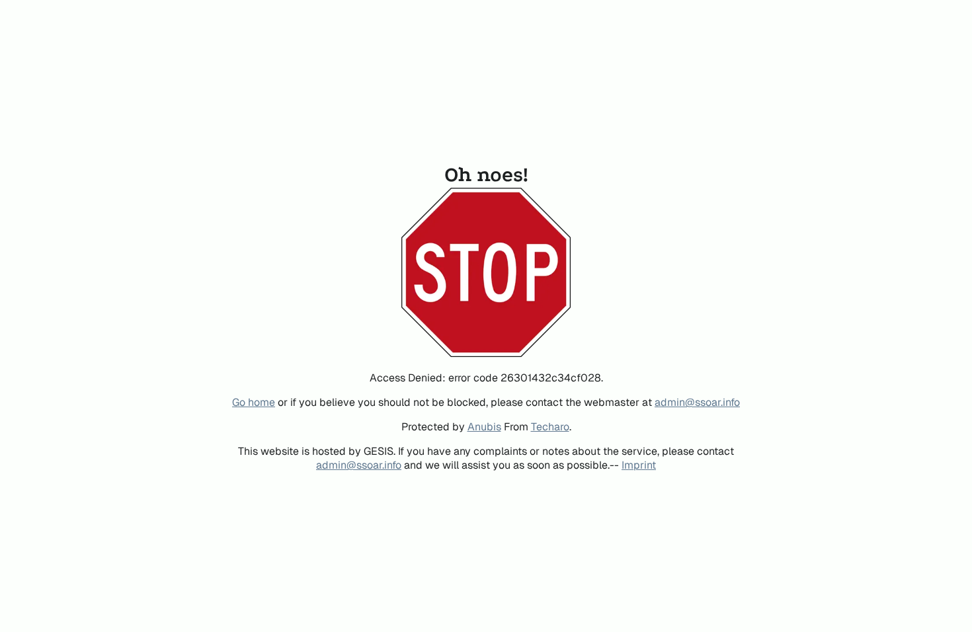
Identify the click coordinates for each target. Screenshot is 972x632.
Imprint (639, 465)
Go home (253, 402)
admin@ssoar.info (697, 402)
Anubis (484, 427)
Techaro (550, 427)
